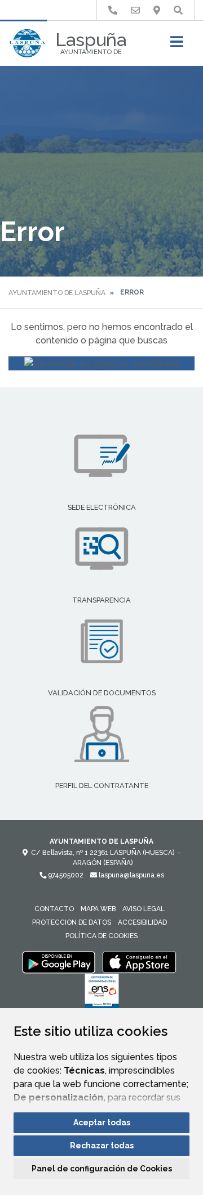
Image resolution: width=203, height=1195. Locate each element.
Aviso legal (143, 909)
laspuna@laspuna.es (130, 875)
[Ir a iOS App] (139, 962)
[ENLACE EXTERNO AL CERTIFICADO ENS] (102, 994)
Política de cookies (101, 936)
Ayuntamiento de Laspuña (56, 293)
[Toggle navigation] (177, 45)
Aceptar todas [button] (101, 1122)
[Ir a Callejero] (156, 10)
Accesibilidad (142, 922)
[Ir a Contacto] (135, 10)
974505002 (64, 875)
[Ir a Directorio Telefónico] (112, 10)
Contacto (54, 909)
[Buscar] (178, 10)
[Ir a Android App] (58, 962)
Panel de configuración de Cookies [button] (102, 1168)
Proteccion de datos (71, 922)
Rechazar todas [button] (102, 1145)
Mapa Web (98, 909)
